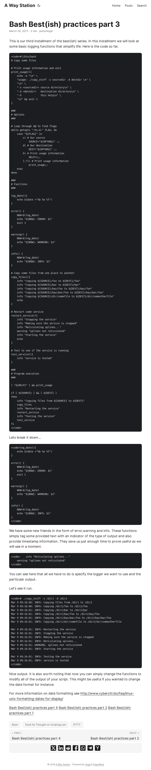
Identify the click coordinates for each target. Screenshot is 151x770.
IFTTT (76, 724)
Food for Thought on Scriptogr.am (45, 724)
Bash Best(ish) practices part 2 (83, 708)
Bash (15, 724)
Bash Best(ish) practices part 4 (33, 708)
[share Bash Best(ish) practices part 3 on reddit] (68, 748)
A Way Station (19, 5)
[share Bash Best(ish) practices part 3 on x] (53, 748)
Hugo (88, 764)
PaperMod (98, 764)
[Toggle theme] (39, 5)
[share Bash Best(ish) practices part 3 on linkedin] (61, 748)
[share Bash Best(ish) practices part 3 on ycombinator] (97, 748)
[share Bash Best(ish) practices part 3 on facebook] (75, 748)
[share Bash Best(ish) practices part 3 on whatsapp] (83, 748)
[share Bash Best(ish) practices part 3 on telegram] (90, 748)
